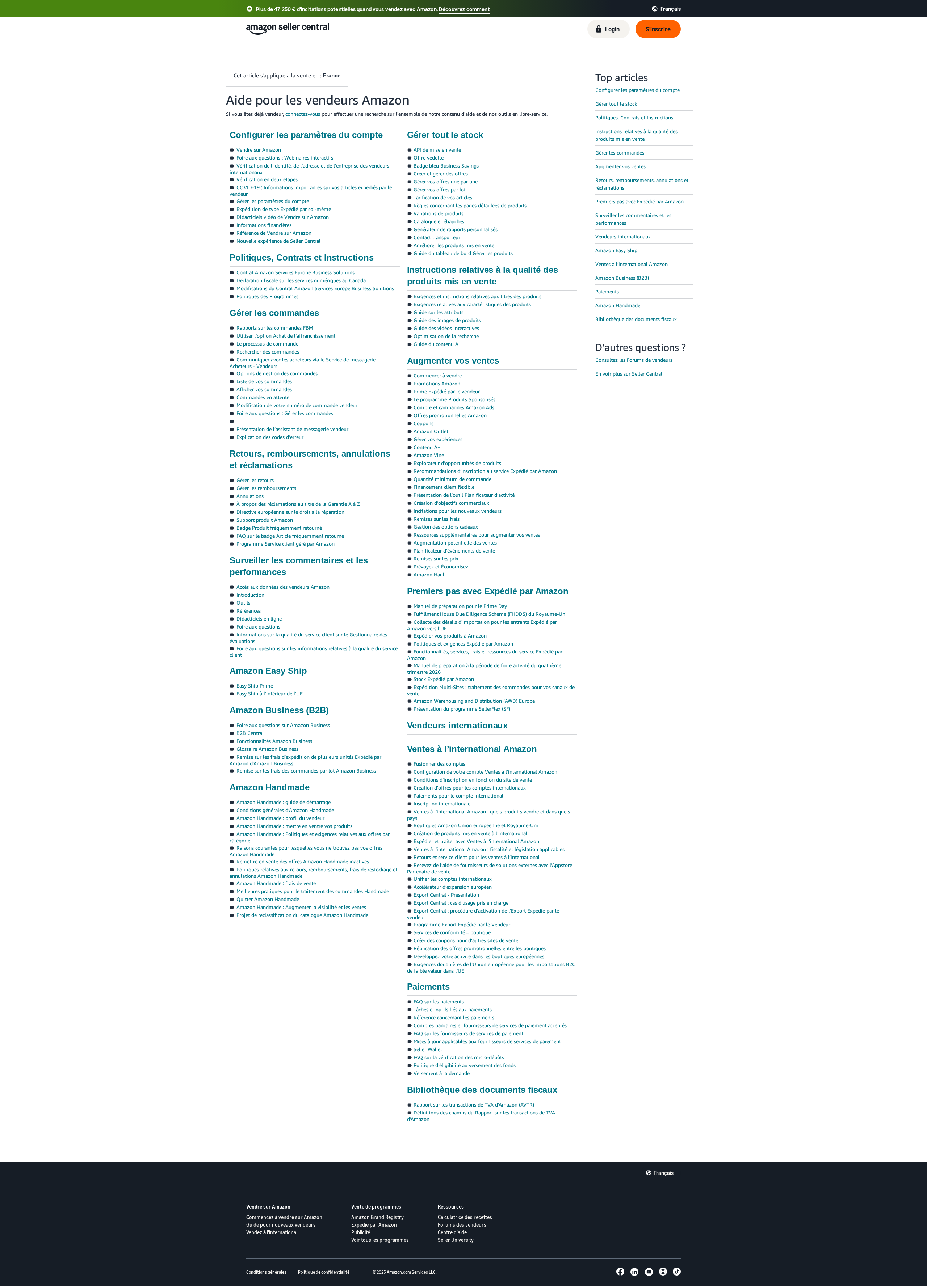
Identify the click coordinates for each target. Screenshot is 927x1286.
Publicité (360, 1232)
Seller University (456, 1240)
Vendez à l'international (271, 1232)
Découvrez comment (464, 9)
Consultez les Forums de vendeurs (633, 360)
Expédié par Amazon (374, 1225)
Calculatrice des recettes (465, 1217)
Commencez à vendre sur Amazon (284, 1217)
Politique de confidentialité (323, 1272)
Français (664, 1172)
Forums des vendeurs (462, 1225)
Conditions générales (266, 1272)
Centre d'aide (452, 1232)
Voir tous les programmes (380, 1240)
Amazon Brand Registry (377, 1217)
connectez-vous (302, 114)
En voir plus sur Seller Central (628, 374)
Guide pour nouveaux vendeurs (281, 1225)
